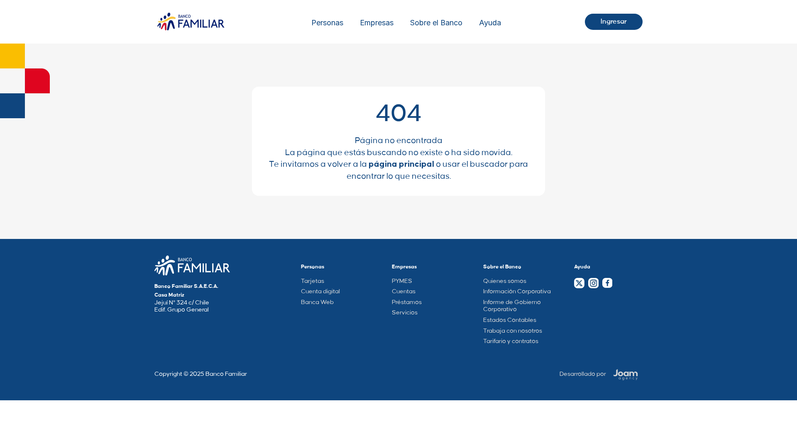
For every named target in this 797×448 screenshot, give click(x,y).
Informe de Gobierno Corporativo (512, 306)
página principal (401, 164)
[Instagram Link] (593, 283)
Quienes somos (504, 281)
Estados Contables (509, 320)
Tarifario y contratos (510, 341)
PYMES (402, 281)
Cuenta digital (320, 291)
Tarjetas (312, 281)
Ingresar (614, 21)
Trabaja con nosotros (512, 331)
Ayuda (490, 23)
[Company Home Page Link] (192, 265)
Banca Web (317, 302)
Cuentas (404, 291)
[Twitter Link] (579, 283)
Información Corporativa (517, 291)
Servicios (405, 312)
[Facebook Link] (607, 283)
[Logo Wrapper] (190, 22)
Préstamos (407, 302)
